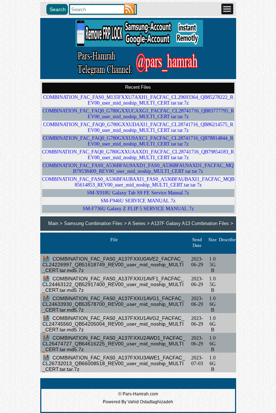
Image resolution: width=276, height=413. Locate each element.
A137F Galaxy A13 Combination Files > (192, 223)
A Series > (139, 223)
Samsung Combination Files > (96, 223)
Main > (56, 223)
